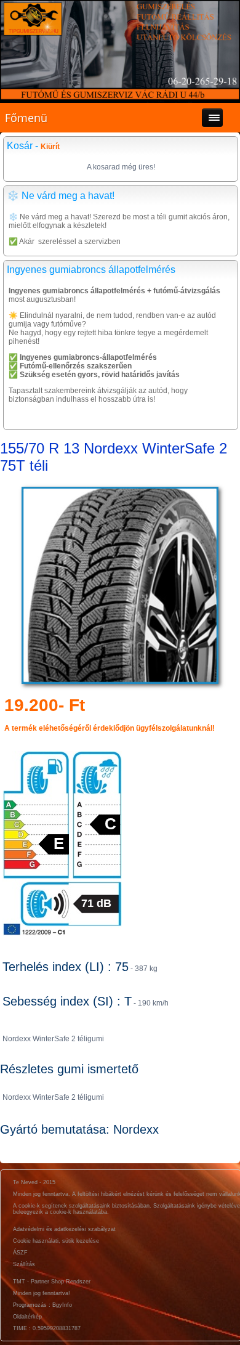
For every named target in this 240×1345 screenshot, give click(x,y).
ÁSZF (20, 1253)
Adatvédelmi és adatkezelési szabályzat (64, 1229)
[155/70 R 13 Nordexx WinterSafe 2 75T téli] (120, 684)
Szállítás (24, 1264)
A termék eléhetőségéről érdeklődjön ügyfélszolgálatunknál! (109, 728)
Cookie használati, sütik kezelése (56, 1241)
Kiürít (50, 146)
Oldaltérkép (27, 1317)
